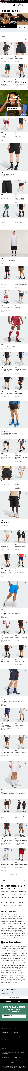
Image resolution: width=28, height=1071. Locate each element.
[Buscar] (22, 5)
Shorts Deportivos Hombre (13, 900)
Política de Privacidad (19, 1052)
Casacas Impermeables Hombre (22, 897)
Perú (16, 1062)
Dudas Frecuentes (18, 1025)
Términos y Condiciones (19, 1047)
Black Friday (17, 1036)
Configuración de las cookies (6, 1048)
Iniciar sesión (8, 1001)
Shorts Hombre (5, 900)
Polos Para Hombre (13, 903)
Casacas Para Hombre (13, 891)
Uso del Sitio (17, 1057)
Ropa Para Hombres (12, 894)
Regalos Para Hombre (4, 891)
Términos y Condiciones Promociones (7, 1053)
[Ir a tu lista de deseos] (5, 5)
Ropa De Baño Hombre (13, 897)
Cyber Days (4, 1039)
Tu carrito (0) (20, 1001)
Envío (3, 1036)
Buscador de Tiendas (7, 1025)
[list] (14, 35)
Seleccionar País (6, 1057)
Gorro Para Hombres (4, 906)
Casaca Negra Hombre (22, 900)
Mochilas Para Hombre (4, 897)
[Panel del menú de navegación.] (2, 5)
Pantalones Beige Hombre (13, 906)
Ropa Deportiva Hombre (23, 891)
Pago (15, 1028)
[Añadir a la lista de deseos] (11, 44)
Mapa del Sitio (17, 1032)
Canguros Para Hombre (5, 903)
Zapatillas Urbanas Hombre (3, 894)
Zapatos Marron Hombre (21, 906)
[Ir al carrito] (25, 5)
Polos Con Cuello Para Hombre (22, 903)
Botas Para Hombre (22, 894)
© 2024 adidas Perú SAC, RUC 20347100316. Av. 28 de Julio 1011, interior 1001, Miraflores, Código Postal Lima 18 (14, 1068)
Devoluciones (5, 1032)
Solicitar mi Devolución (7, 1028)
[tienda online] (14, 5)
